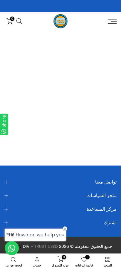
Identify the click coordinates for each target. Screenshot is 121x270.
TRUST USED (46, 246)
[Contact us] (12, 248)
